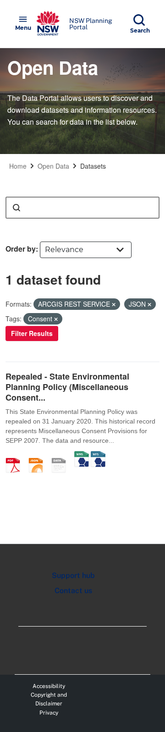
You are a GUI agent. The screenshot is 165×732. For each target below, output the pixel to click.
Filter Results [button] (32, 333)
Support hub (73, 575)
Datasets (93, 166)
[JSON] (39, 455)
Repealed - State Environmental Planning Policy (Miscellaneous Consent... (67, 387)
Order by (21, 248)
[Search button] (17, 208)
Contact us (73, 590)
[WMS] (81, 455)
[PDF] (16, 455)
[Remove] (114, 304)
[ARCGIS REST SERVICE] (61, 455)
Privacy (48, 713)
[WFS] (98, 455)
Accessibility (49, 686)
